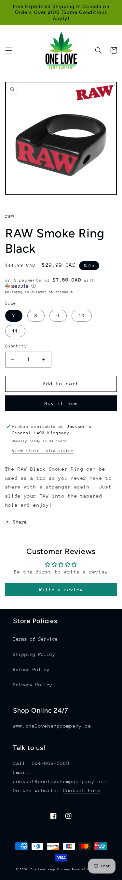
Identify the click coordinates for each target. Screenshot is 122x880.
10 (82, 315)
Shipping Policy (34, 654)
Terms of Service (35, 639)
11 (15, 330)
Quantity (16, 346)
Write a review (61, 589)
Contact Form (82, 790)
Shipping (14, 292)
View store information (43, 450)
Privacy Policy (32, 684)
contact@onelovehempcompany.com (60, 781)
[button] (8, 50)
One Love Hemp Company (50, 869)
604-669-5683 (51, 763)
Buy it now (61, 403)
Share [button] (20, 521)
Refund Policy (31, 669)
